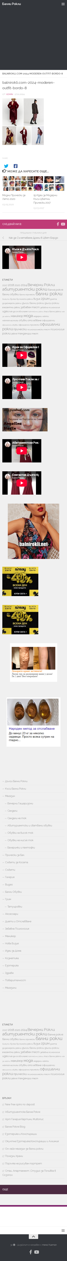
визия (37, 298)
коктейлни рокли (35, 311)
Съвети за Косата (16, 862)
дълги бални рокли (33, 303)
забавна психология (50, 307)
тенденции (24, 333)
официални (48, 320)
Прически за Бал (14, 855)
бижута (6, 299)
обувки (23, 320)
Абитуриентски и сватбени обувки (29, 825)
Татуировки (14, 906)
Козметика (12, 958)
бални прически (27, 294)
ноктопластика (10, 320)
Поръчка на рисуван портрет (23, 1163)
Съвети (10, 869)
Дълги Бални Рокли (16, 781)
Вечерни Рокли (41, 285)
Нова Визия (12, 943)
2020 (17, 285)
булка (13, 299)
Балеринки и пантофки (21, 847)
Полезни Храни (14, 1156)
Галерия (9, 877)
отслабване (34, 320)
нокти (45, 316)
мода (28, 315)
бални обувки (10, 294)
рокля (14, 333)
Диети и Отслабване (18, 921)
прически (20, 329)
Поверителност (15, 980)
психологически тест (38, 329)
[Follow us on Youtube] (63, 224)
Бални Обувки (13, 891)
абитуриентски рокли (24, 289)
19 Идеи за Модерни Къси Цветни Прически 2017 (45, 199)
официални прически (29, 325)
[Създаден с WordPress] (14, 1245)
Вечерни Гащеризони (20, 803)
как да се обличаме (18, 311)
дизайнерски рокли (11, 303)
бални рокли (49, 293)
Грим (8, 899)
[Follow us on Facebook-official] (58, 224)
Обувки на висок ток (20, 832)
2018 (11, 285)
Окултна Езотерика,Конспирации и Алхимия (32, 1141)
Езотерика (12, 965)
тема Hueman (49, 1245)
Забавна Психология (17, 928)
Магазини (10, 987)
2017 (4, 285)
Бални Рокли (11, 4)
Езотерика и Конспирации (21, 1133)
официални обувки (10, 325)
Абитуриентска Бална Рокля (22, 1111)
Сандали (12, 810)
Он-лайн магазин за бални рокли (24, 1148)
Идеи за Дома (13, 950)
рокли (6, 333)
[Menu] (63, 4)
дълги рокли (52, 303)
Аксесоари (11, 913)
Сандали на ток (16, 818)
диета (53, 299)
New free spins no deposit (20, 1104)
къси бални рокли (52, 311)
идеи (5, 311)
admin (9, 94)
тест (35, 333)
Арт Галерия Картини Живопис (24, 1119)
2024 (24, 285)
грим (45, 298)
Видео (9, 884)
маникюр (17, 316)
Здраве (9, 973)
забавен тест (30, 307)
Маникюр (10, 936)
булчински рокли (24, 299)
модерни (38, 316)
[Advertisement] (33, 35)
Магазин (10, 796)
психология (57, 329)
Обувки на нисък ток (20, 840)
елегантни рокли (11, 307)
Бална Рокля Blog (15, 1126)
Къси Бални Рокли (15, 788)
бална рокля (55, 289)
